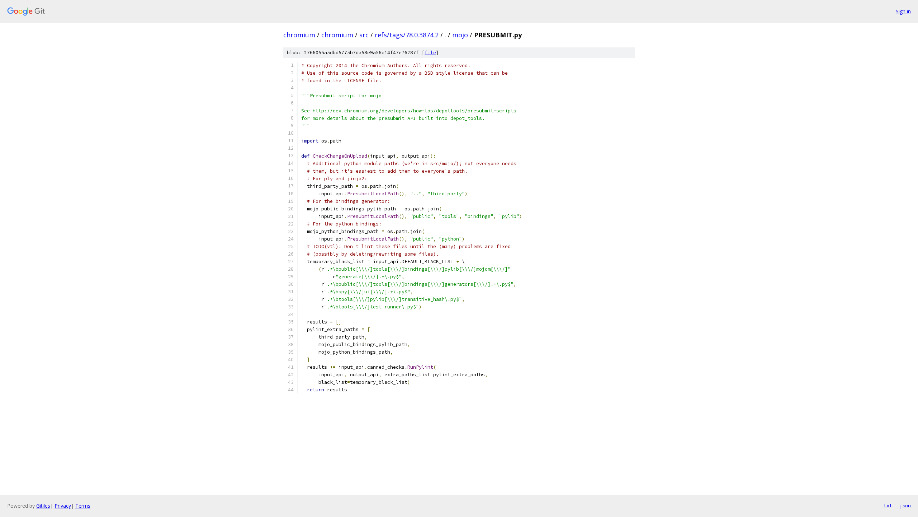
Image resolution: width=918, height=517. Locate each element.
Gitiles (43, 505)
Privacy (63, 505)
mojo (460, 35)
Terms (82, 505)
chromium (299, 35)
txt (888, 505)
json (905, 505)
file (430, 53)
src (364, 35)
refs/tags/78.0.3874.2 (407, 35)
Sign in (903, 11)
